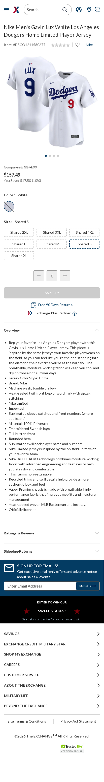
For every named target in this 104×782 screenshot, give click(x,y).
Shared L (19, 244)
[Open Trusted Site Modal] (72, 748)
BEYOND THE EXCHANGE (26, 706)
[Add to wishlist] (77, 44)
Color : (9, 195)
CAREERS (12, 665)
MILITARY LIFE (16, 696)
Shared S (85, 244)
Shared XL (19, 255)
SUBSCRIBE (87, 586)
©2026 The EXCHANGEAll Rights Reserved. (51, 736)
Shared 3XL (52, 232)
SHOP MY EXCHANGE (22, 654)
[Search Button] (64, 9)
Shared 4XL (85, 232)
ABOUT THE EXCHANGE (25, 685)
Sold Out (52, 293)
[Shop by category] (7, 9)
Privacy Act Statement (78, 721)
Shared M (52, 244)
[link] (60, 45)
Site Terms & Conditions (27, 721)
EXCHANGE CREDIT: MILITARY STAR (34, 644)
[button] (52, 533)
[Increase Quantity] (65, 275)
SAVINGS (11, 634)
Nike (89, 44)
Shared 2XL (19, 232)
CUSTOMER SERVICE (21, 675)
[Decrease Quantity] (38, 275)
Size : (8, 222)
